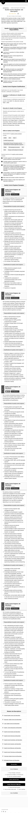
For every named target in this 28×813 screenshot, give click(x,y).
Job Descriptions (6, 7)
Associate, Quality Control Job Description (12, 719)
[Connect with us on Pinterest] (3, 811)
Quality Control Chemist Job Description (12, 735)
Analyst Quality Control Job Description (12, 715)
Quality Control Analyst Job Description (12, 731)
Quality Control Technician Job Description (13, 752)
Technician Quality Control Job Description (13, 756)
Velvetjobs (3, 2)
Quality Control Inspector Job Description (12, 743)
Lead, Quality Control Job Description (12, 723)
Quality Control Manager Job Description (12, 748)
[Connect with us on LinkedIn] (5, 811)
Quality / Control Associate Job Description (13, 727)
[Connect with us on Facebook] (1, 811)
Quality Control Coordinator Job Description (13, 739)
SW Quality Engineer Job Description (11, 760)
